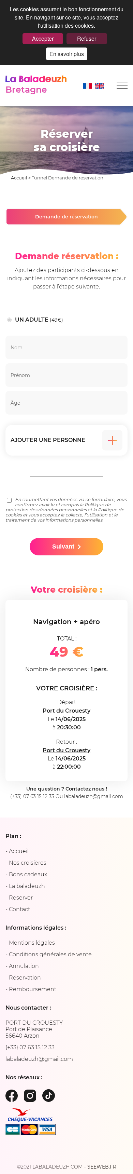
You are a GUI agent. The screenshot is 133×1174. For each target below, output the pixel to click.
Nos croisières (27, 863)
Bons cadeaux (28, 874)
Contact (19, 909)
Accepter (43, 38)
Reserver (21, 897)
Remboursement (32, 989)
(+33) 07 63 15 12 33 (32, 796)
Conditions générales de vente (50, 954)
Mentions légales (32, 943)
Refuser (86, 38)
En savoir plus (66, 54)
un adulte (39, 319)
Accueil (19, 177)
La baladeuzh (27, 886)
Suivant (63, 546)
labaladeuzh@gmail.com (93, 796)
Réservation (25, 977)
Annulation (24, 966)
